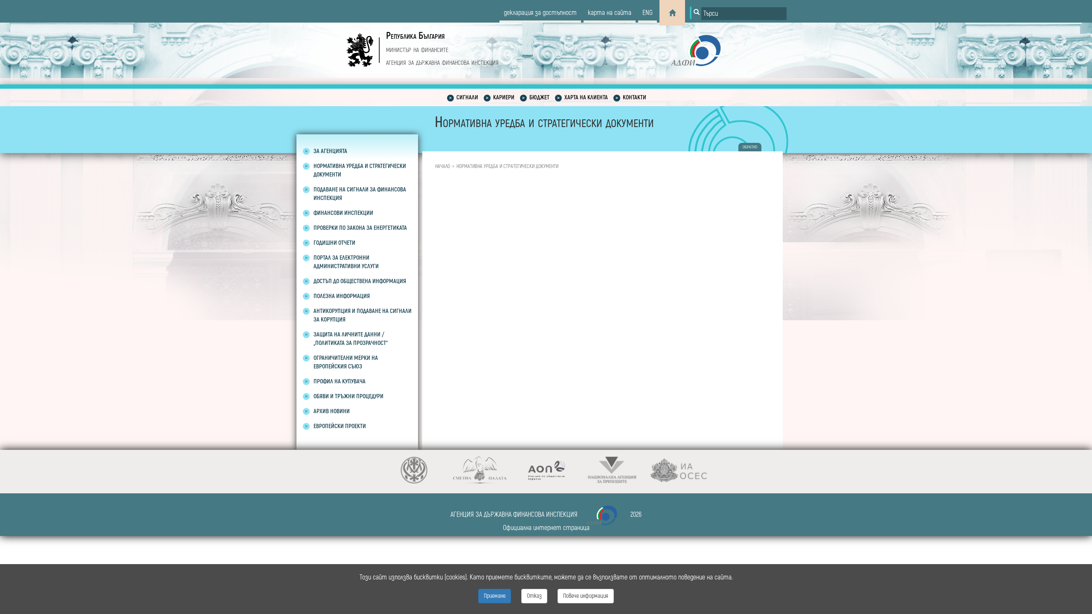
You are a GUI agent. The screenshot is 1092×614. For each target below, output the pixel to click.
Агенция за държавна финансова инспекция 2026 (546, 514)
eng (647, 13)
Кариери (503, 97)
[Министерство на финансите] (414, 470)
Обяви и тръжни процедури (348, 396)
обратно (750, 147)
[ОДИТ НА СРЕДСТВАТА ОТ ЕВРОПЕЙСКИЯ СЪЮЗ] (678, 470)
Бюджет (539, 97)
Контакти (634, 97)
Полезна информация (342, 296)
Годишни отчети (334, 242)
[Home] (672, 13)
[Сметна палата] (480, 470)
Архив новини (332, 411)
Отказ (534, 596)
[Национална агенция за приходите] (612, 470)
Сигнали (467, 97)
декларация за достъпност (540, 13)
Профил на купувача (340, 381)
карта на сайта (609, 13)
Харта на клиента (586, 97)
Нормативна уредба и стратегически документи (507, 166)
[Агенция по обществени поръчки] (546, 470)
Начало (442, 166)
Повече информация (585, 596)
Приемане (494, 596)
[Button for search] (696, 12)
